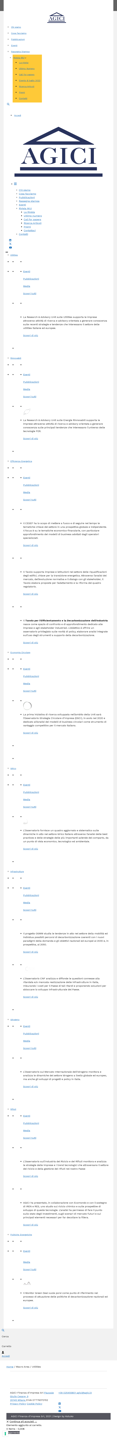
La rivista (23, 62)
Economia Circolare (20, 652)
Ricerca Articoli (26, 86)
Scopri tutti (29, 293)
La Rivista (29, 212)
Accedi (17, 115)
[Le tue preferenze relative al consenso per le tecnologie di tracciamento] (5, 1434)
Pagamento (13, 1432)
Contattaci (30, 230)
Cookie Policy (34, 1403)
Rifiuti (13, 1109)
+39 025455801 (67, 1392)
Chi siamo (16, 27)
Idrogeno (15, 1019)
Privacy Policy (18, 1403)
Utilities (14, 255)
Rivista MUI (19, 57)
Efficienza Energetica (21, 461)
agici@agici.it (84, 1392)
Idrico (13, 768)
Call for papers (26, 74)
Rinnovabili (15, 358)
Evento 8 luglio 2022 (29, 80)
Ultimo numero (33, 215)
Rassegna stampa (29, 201)
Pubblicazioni (18, 39)
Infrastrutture (17, 871)
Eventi (14, 45)
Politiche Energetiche (21, 1234)
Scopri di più (30, 335)
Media (26, 286)
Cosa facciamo (19, 33)
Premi (22, 92)
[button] (8, 104)
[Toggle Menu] (6, 252)
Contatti (69, 1)
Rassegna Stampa (20, 51)
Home (9, 1366)
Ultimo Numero (27, 68)
